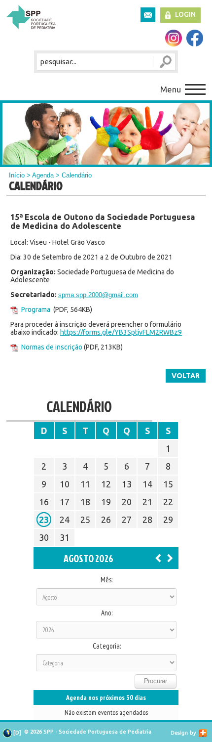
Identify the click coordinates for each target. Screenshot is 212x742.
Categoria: (107, 646)
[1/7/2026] (158, 557)
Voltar (186, 376)
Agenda (43, 175)
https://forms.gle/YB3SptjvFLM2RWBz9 (121, 332)
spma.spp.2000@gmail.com (98, 295)
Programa (35, 309)
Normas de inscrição (51, 347)
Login (185, 14)
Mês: (106, 579)
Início (17, 175)
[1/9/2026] (170, 557)
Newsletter (148, 14)
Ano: (106, 613)
